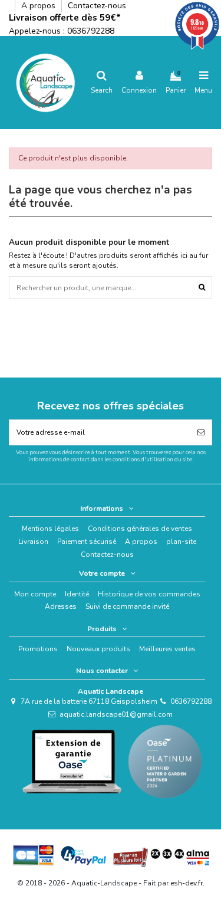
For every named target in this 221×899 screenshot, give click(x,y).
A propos (39, 5)
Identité (77, 594)
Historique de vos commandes (149, 594)
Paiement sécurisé (86, 541)
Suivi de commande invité (127, 606)
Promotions (38, 649)
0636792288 (90, 31)
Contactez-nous (97, 5)
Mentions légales (50, 528)
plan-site (181, 541)
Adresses (61, 606)
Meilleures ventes (167, 649)
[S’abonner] (201, 432)
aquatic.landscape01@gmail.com (116, 714)
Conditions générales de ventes (140, 528)
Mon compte (35, 594)
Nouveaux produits (98, 649)
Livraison (33, 541)
